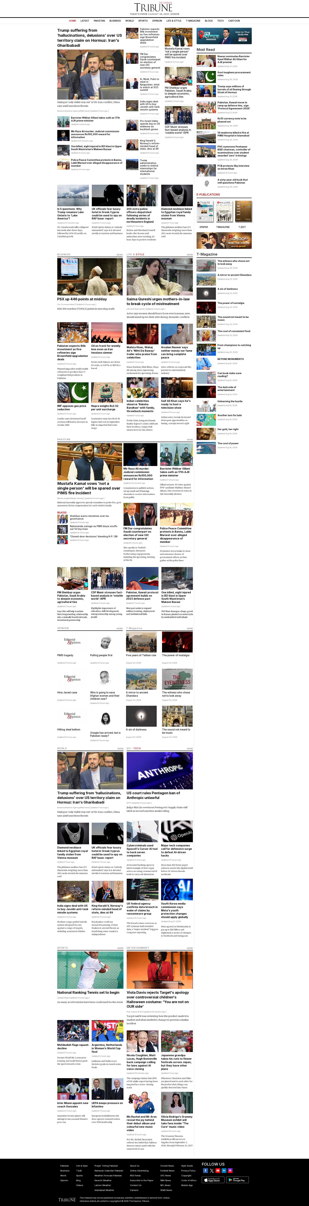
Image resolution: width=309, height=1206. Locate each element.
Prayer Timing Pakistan (106, 1165)
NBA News (165, 1180)
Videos (79, 1185)
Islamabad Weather (104, 1190)
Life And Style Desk (135, 309)
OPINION (63, 628)
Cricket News (167, 1165)
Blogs (209, 20)
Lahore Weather (103, 1185)
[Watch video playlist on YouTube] (224, 36)
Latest (85, 20)
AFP (128, 803)
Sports (143, 20)
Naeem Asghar (63, 498)
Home (72, 20)
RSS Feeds (135, 1175)
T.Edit (79, 1170)
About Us (134, 1165)
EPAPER (175, 14)
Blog (78, 1180)
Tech (220, 20)
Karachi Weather (103, 1180)
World (129, 20)
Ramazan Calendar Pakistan (109, 1170)
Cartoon (234, 20)
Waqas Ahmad (77, 498)
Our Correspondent (66, 304)
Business (115, 20)
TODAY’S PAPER (139, 14)
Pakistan (99, 20)
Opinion (157, 20)
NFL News (165, 1185)
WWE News (166, 1190)
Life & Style (174, 20)
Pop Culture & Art (134, 1012)
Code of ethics (188, 1180)
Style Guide (187, 1165)
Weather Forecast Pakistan (108, 1175)
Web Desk (84, 111)
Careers (134, 1190)
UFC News (165, 1175)
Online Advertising (139, 1170)
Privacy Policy (188, 1170)
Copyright (186, 1175)
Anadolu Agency (72, 111)
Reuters (60, 111)
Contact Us (135, 1185)
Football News (167, 1170)
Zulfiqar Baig (62, 998)
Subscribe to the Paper (141, 1180)
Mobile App (187, 1185)
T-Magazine (193, 20)
